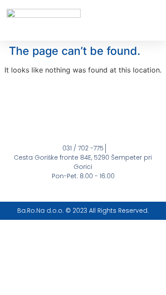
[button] (152, 20)
